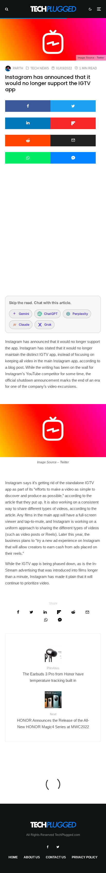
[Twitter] (57, 847)
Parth (18, 68)
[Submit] (27, 140)
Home (13, 857)
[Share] (27, 106)
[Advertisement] (53, 236)
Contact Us (56, 857)
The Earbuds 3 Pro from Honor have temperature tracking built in (53, 674)
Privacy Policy (85, 857)
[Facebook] (47, 847)
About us (32, 857)
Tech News (39, 68)
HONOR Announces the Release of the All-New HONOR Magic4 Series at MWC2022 (53, 720)
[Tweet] (73, 106)
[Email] (73, 140)
